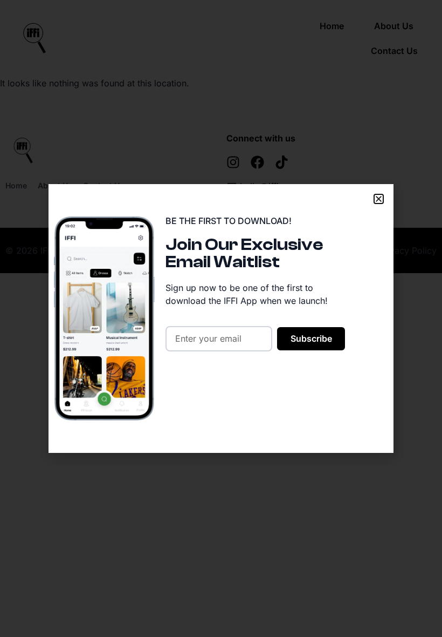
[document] (221, 318)
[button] (379, 199)
